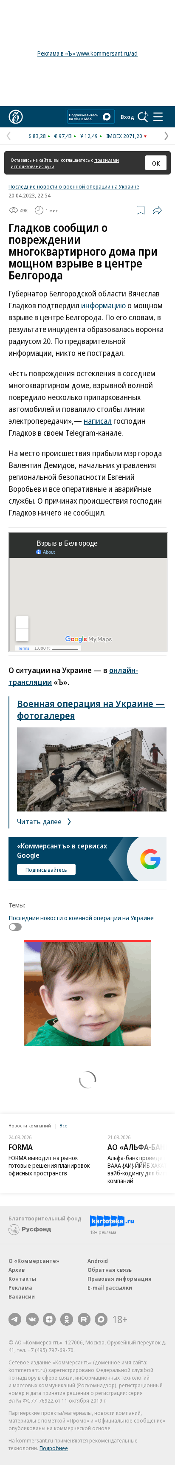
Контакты (22, 1278)
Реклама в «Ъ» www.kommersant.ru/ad (87, 53)
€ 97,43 (63, 136)
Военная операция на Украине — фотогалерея (91, 709)
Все (63, 1125)
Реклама (20, 1287)
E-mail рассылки (110, 1287)
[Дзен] (49, 1319)
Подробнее (54, 1448)
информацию (103, 305)
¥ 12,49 (89, 136)
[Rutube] (84, 1319)
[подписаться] (17, 927)
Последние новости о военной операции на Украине (73, 186)
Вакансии (21, 1296)
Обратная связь (110, 1269)
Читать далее (40, 821)
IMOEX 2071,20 (124, 136)
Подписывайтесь (46, 869)
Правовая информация (120, 1278)
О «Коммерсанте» (33, 1261)
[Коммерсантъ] (15, 117)
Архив (16, 1269)
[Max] (101, 1319)
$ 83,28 (37, 136)
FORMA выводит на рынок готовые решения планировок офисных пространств (49, 1165)
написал (98, 421)
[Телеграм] (14, 1319)
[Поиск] (143, 116)
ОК (156, 163)
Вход (127, 117)
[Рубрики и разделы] (158, 116)
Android (98, 1261)
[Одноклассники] (66, 1319)
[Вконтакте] (32, 1319)
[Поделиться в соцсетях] (157, 210)
